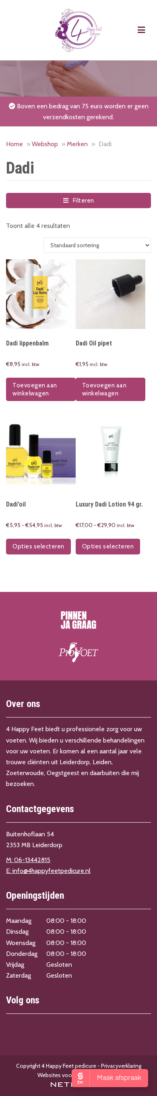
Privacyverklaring (121, 1065)
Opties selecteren (38, 546)
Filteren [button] (81, 200)
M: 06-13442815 (28, 860)
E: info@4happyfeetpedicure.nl (48, 871)
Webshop (45, 144)
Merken (77, 144)
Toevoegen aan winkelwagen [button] (34, 389)
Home (14, 144)
